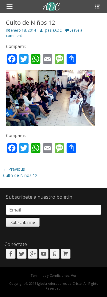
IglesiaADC (53, 30)
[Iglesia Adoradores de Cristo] (51, 6)
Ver (74, 275)
